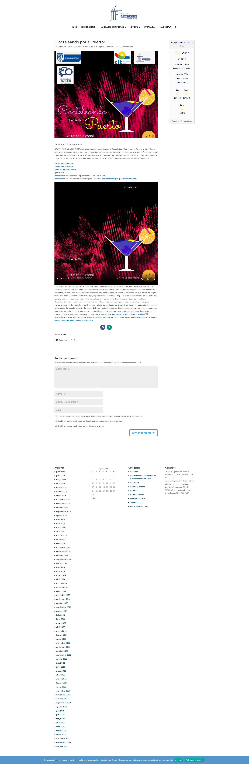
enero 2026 (61, 495)
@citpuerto (59, 172)
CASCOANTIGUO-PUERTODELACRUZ (73, 47)
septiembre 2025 (63, 511)
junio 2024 (60, 571)
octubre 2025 (62, 507)
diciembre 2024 (63, 547)
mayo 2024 (61, 575)
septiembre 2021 (63, 703)
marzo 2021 (61, 727)
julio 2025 (60, 519)
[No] (245, 760)
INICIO (74, 27)
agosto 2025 (61, 515)
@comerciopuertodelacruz (65, 169)
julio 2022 (60, 663)
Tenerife (133, 502)
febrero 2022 (61, 683)
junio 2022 (60, 667)
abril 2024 (60, 579)
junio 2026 (60, 475)
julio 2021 (60, 711)
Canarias (134, 471)
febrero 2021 (61, 731)
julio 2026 (60, 471)
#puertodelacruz (117, 314)
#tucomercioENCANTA (134, 314)
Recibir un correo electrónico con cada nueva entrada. (81, 426)
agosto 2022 (61, 659)
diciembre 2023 (63, 595)
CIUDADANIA (149, 27)
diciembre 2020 (63, 738)
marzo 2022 (61, 679)
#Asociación (59, 175)
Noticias (133, 490)
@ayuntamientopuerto (64, 163)
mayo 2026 (61, 479)
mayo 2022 (61, 671)
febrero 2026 (62, 491)
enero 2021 (61, 734)
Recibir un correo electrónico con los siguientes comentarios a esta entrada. (90, 421)
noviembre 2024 (63, 551)
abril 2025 (60, 531)
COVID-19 (134, 482)
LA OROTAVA (165, 27)
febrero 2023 (61, 635)
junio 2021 (60, 715)
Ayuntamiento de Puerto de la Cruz (78, 320)
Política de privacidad (195, 760)
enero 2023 (61, 639)
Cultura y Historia (137, 486)
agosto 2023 (61, 611)
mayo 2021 (60, 719)
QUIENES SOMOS (88, 27)
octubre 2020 (62, 746)
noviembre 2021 (63, 695)
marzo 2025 (61, 535)
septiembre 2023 (63, 607)
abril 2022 (60, 675)
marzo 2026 (61, 487)
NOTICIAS (134, 27)
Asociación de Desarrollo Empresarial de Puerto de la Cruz (79, 317)
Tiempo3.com (186, 121)
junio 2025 (60, 523)
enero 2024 (61, 591)
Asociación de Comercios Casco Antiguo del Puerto (126, 317)
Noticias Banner (137, 495)
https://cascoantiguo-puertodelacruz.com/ (119, 178)
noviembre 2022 (63, 647)
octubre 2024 (62, 555)
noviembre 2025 (63, 503)
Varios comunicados (110, 47)
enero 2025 (61, 543)
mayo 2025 (61, 527)
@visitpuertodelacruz (63, 166)
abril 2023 (60, 627)
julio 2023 (60, 615)
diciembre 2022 (63, 643)
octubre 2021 (62, 699)
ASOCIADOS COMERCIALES (112, 27)
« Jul (93, 498)
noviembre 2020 (63, 742)
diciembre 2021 (63, 691)
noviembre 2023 (63, 599)
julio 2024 (60, 567)
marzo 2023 (61, 631)
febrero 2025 (62, 539)
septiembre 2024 (63, 559)
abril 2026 (60, 483)
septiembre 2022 (63, 655)
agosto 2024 (61, 563)
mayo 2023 (61, 623)
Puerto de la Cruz (137, 498)
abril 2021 (60, 723)
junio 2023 (60, 619)
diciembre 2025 (63, 499)
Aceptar (178, 760)
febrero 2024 (62, 587)
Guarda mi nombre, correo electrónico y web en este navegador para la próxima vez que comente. (100, 416)
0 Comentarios (126, 47)
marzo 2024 (61, 583)
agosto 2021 (61, 707)
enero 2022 (61, 687)
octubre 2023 (62, 603)
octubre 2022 (62, 651)
